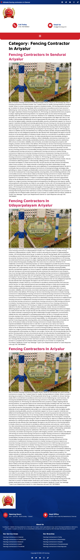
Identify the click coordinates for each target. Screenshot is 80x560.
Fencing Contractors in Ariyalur (37, 349)
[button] (40, 36)
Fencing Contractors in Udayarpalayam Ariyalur (30, 202)
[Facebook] (62, 2)
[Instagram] (73, 2)
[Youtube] (70, 2)
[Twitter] (66, 2)
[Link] (77, 2)
